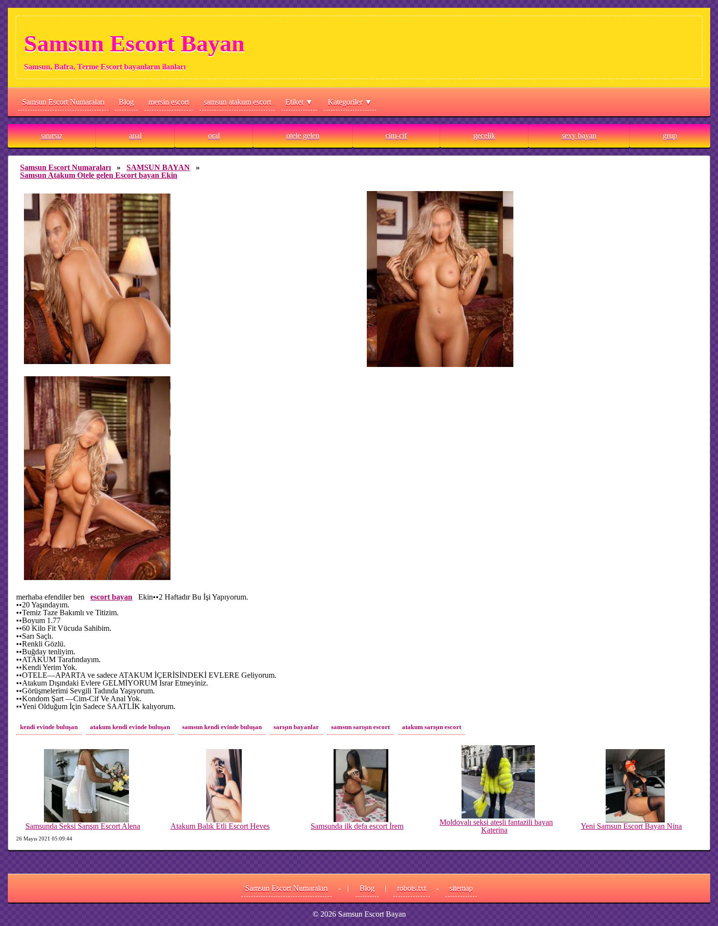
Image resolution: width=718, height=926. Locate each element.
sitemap (461, 888)
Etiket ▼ (299, 102)
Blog (126, 102)
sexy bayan (579, 135)
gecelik (484, 135)
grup (670, 135)
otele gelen (302, 135)
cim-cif (396, 135)
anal (135, 135)
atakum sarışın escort (431, 727)
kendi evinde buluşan (49, 727)
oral (214, 135)
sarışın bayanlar (296, 727)
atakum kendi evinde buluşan (130, 727)
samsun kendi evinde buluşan (222, 727)
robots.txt (411, 888)
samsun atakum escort (237, 102)
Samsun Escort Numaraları (63, 102)
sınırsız (52, 135)
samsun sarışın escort (360, 727)
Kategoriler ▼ (350, 102)
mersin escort (168, 102)
